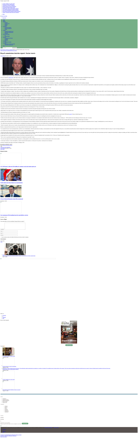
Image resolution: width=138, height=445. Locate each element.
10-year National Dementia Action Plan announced (11, 198)
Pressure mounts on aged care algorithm (9, 6)
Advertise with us (6, 399)
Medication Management (9, 32)
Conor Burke (2, 55)
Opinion (6, 24)
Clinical (4, 30)
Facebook (2, 419)
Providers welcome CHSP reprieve (8, 4)
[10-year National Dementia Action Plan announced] (10, 196)
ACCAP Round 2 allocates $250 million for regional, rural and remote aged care (18, 166)
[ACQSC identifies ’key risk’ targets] (8, 378)
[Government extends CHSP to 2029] (8, 355)
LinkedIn (2, 417)
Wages (6, 29)
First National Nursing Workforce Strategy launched (11, 11)
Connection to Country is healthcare (9, 5)
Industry (4, 21)
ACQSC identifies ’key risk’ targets (9, 3)
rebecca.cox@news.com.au (7, 145)
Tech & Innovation (6, 34)
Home (1, 49)
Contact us (4, 398)
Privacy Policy (5, 401)
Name (1, 231)
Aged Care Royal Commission (8, 49)
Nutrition (6, 39)
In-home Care (7, 23)
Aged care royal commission (5, 147)
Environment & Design (9, 38)
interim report (11, 77)
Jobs (4, 45)
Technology (7, 410)
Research (6, 33)
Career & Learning (8, 27)
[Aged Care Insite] (3, 16)
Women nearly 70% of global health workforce (11, 8)
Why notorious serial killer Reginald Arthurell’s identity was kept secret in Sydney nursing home (19, 255)
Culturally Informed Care (9, 31)
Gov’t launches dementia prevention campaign (10, 9)
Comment (2, 229)
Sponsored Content (8, 41)
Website (1, 235)
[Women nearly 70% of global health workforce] (56, 368)
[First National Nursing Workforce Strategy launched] (8, 388)
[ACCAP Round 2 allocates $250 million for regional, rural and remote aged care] (10, 164)
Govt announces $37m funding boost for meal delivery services (14, 215)
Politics (6, 25)
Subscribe (4, 42)
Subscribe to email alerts (9, 44)
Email (1, 233)
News (4, 20)
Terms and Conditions (48, 427)
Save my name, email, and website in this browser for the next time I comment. (15, 237)
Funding (6, 22)
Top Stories (15, 50)
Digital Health (7, 36)
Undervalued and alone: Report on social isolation (11, 182)
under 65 (70, 114)
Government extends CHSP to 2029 (9, 7)
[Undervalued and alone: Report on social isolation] (10, 180)
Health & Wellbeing (8, 28)
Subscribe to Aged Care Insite (10, 43)
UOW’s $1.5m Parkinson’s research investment (11, 10)
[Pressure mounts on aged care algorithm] (8, 365)
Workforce (5, 26)
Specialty (4, 37)
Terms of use (5, 402)
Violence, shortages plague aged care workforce (11, 12)
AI (5, 35)
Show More (2, 149)
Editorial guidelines (6, 400)
